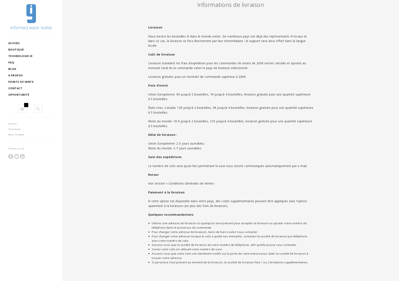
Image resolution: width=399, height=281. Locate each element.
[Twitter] (16, 156)
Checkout (14, 129)
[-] (22, 108)
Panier (12, 124)
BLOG (12, 69)
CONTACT (15, 88)
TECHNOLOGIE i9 (20, 56)
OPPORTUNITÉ (18, 95)
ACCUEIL (14, 43)
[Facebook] (10, 156)
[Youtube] (22, 156)
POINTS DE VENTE (20, 82)
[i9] (31, 17)
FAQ (11, 62)
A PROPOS (15, 75)
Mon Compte (16, 134)
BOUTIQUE (16, 49)
